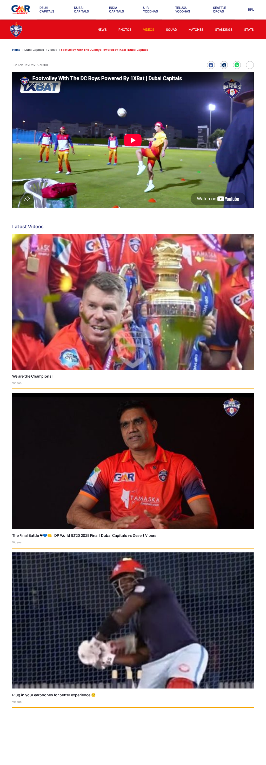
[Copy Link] (250, 65)
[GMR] (21, 10)
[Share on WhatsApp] (237, 65)
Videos (17, 383)
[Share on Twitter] (224, 65)
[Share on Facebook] (211, 65)
